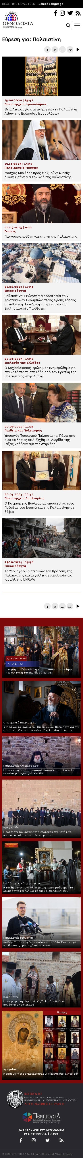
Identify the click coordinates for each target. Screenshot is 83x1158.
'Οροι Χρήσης (64, 1154)
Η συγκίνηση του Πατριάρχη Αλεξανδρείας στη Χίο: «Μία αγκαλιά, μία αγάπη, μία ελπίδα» (38, 772)
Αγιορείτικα (15, 664)
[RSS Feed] (78, 13)
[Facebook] (55, 13)
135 (70, 49)
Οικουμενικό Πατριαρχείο (19, 722)
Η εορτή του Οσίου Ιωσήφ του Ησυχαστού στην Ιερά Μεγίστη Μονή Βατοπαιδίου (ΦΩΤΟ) (39, 671)
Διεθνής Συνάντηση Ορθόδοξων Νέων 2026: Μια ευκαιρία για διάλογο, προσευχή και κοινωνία (40, 944)
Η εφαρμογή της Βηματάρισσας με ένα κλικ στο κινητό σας (41, 1073)
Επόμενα (77, 49)
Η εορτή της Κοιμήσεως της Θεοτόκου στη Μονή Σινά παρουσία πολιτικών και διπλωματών (37, 834)
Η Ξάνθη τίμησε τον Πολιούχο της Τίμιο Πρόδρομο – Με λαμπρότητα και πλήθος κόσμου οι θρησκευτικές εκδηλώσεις (38, 889)
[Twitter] (70, 13)
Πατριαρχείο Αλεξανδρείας (20, 765)
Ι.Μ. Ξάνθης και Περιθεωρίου (21, 883)
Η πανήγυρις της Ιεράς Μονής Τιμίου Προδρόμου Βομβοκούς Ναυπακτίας (34, 1003)
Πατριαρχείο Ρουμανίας (18, 937)
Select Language (51, 4)
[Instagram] (62, 13)
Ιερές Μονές (11, 827)
